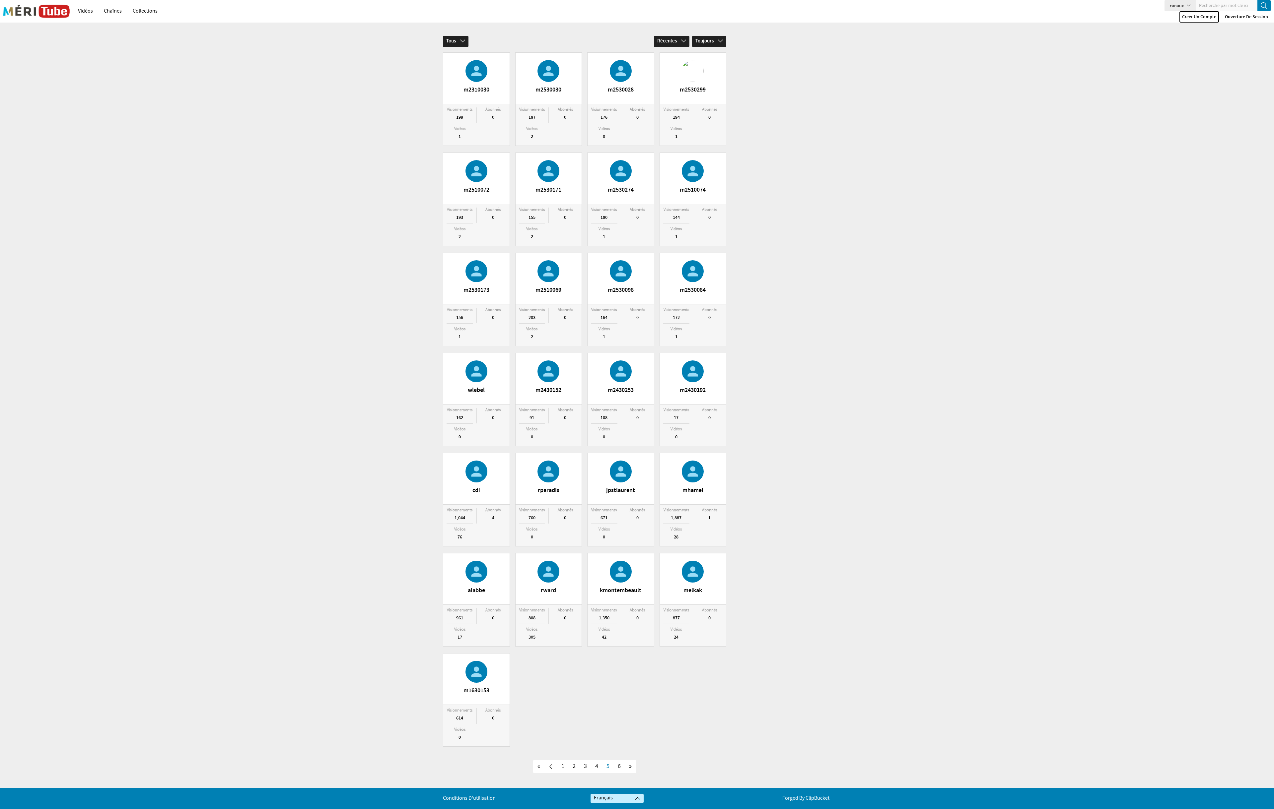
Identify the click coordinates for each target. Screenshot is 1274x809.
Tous (451, 41)
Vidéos (85, 11)
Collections (145, 11)
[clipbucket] (36, 11)
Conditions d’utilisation (469, 798)
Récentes (667, 41)
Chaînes (113, 11)
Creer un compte (1199, 17)
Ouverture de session (1246, 17)
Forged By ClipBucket (805, 798)
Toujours (705, 41)
